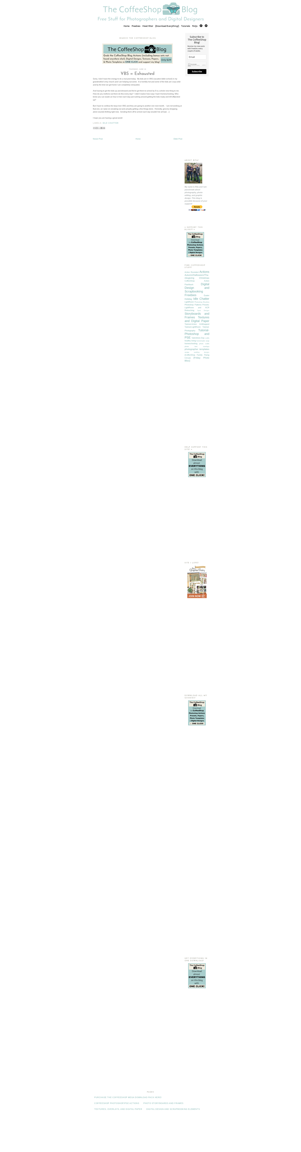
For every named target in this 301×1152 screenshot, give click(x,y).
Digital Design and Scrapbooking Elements (173, 1109)
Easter (206, 295)
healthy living (190, 341)
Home (127, 25)
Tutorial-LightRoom (193, 327)
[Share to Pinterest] (104, 128)
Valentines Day (198, 338)
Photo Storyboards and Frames (163, 1103)
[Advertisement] (197, 118)
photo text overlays (197, 346)
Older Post (177, 139)
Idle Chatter (111, 123)
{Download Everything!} (167, 25)
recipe (187, 352)
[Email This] (94, 128)
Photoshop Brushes (201, 302)
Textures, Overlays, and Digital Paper (118, 1109)
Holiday (188, 299)
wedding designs (201, 352)
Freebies (136, 25)
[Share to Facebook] (101, 128)
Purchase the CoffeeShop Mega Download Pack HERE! (128, 1097)
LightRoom (189, 302)
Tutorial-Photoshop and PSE (197, 334)
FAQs (194, 25)
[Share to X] (99, 128)
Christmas (204, 278)
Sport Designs (203, 310)
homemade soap (202, 341)
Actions (204, 271)
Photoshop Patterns (193, 305)
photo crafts (204, 344)
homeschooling (191, 344)
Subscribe (197, 71)
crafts (207, 338)
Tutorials (185, 25)
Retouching (189, 310)
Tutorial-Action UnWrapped (197, 324)
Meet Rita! (147, 25)
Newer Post (98, 139)
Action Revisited (192, 272)
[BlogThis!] (96, 128)
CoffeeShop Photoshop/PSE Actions (116, 1103)
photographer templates (197, 349)
